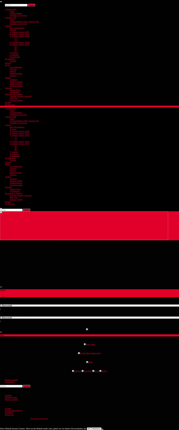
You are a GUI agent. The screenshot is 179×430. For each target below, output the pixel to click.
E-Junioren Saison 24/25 (19, 44)
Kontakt (8, 102)
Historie (13, 71)
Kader (12, 11)
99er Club (13, 98)
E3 (16, 51)
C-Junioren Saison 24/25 (19, 36)
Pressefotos (9, 382)
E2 (16, 49)
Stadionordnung (16, 84)
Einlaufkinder (15, 57)
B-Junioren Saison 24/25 (19, 34)
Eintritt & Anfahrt (16, 82)
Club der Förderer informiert (21, 96)
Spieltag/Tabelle (16, 13)
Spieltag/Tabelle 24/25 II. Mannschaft (24, 22)
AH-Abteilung (10, 59)
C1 (16, 38)
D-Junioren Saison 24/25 (19, 42)
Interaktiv (8, 88)
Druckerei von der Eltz (39, 419)
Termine (13, 30)
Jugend (8, 26)
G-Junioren (14, 55)
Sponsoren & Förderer (14, 94)
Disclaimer (9, 413)
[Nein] (102, 429)
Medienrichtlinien (11, 380)
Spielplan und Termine (18, 15)
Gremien (13, 69)
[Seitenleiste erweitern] (1, 332)
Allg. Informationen (17, 28)
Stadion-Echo (15, 90)
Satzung (13, 76)
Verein (7, 65)
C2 (16, 40)
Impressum (9, 415)
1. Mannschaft (10, 9)
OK (89, 429)
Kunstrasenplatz (16, 86)
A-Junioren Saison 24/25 (19, 32)
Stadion (8, 78)
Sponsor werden (16, 100)
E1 (16, 47)
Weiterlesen (96, 429)
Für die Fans (10, 105)
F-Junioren (14, 53)
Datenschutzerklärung (13, 411)
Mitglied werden (16, 73)
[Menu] (1, 1)
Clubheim (13, 80)
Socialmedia (14, 92)
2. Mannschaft (10, 18)
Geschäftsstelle (16, 67)
